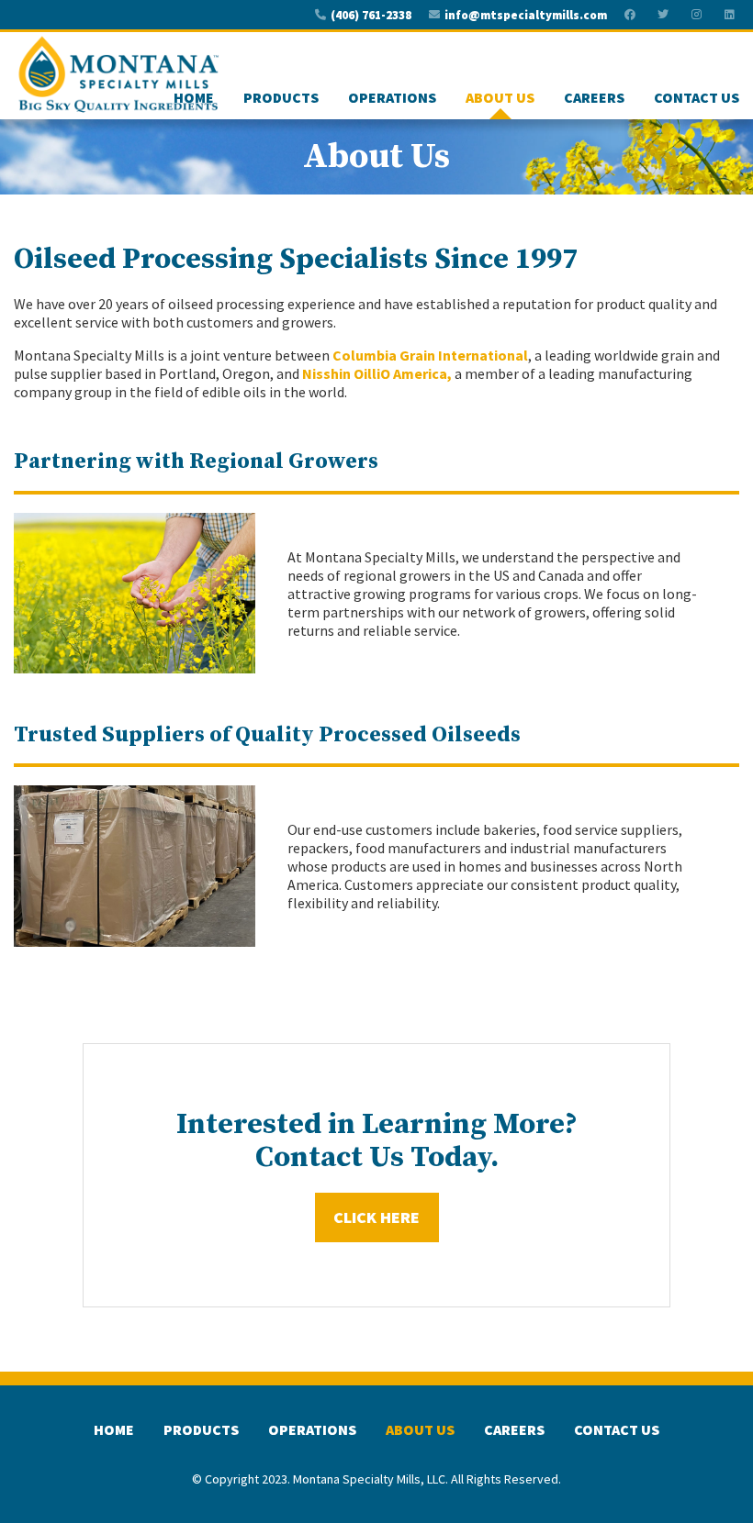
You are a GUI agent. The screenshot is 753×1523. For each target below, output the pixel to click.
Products (281, 97)
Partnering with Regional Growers (196, 461)
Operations (392, 97)
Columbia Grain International (430, 355)
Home (194, 97)
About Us (500, 97)
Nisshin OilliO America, (377, 373)
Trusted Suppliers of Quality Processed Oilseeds (267, 735)
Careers (594, 97)
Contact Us (696, 97)
